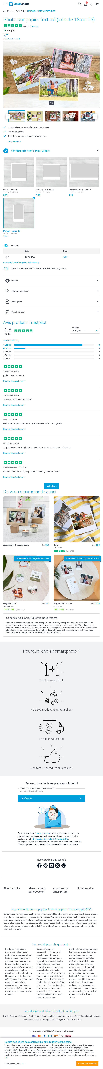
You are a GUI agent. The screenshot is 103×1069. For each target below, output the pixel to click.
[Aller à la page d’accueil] (19, 4)
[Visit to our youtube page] (51, 865)
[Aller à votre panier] (97, 3)
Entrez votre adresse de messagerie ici (37, 788)
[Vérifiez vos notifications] (91, 3)
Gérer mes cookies (13, 1064)
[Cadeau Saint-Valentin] (13, 11)
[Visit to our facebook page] (39, 865)
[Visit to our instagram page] (57, 865)
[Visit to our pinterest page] (45, 865)
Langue (75, 327)
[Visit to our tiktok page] (63, 865)
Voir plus (51, 486)
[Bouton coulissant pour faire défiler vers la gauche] (8, 116)
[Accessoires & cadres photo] (26, 519)
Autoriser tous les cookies (87, 1064)
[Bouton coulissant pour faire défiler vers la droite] (95, 116)
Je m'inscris (26, 798)
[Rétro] (77, 519)
